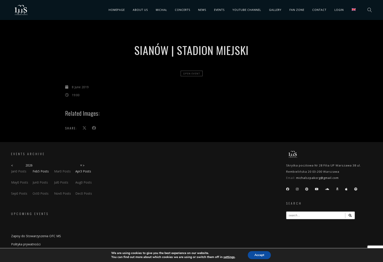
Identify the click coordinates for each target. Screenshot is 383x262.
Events (219, 10)
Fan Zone (296, 10)
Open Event (191, 73)
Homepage (117, 10)
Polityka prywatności (26, 244)
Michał (161, 10)
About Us (140, 10)
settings (229, 257)
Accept (259, 255)
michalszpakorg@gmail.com (317, 178)
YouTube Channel (247, 10)
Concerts (182, 10)
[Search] (350, 215)
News (202, 10)
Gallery (275, 10)
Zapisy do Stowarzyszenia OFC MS (36, 236)
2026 (29, 165)
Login (339, 10)
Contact (319, 10)
